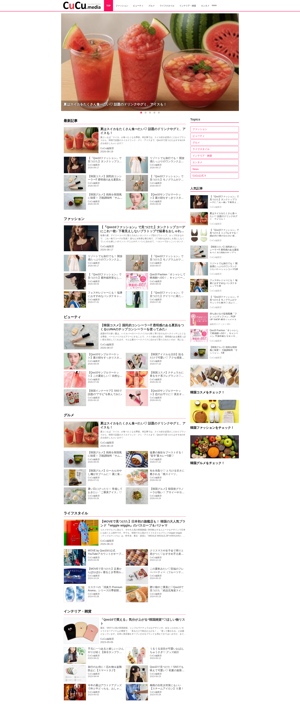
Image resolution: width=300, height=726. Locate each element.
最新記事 (71, 121)
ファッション (74, 219)
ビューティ (72, 317)
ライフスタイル (76, 513)
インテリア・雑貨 (77, 611)
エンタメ (197, 162)
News (196, 169)
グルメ (69, 415)
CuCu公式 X (199, 175)
